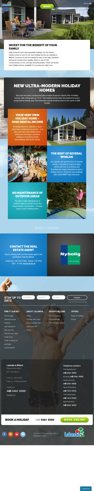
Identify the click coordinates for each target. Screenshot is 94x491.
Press (29, 330)
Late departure (9, 326)
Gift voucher (9, 330)
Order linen (8, 337)
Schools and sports (57, 323)
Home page (8, 316)
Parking (7, 323)
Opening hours (10, 319)
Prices (73, 319)
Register (77, 298)
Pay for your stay (11, 333)
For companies (55, 316)
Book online (74, 419)
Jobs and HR (32, 326)
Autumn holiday (77, 316)
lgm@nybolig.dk (29, 263)
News (29, 316)
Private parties (54, 319)
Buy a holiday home (34, 323)
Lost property (9, 348)
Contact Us (11, 395)
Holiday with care (33, 319)
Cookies (43, 436)
